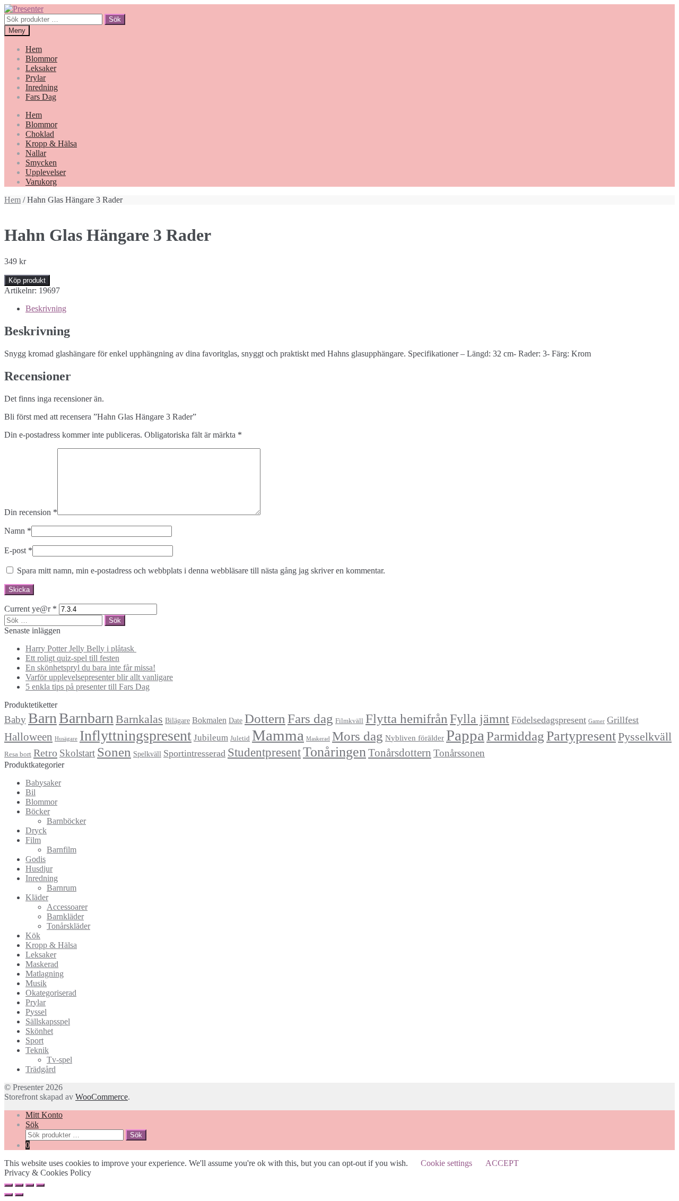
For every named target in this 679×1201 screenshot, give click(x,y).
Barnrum (61, 887)
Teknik (37, 1050)
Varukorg (41, 181)
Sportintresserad (194, 753)
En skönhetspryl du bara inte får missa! (90, 667)
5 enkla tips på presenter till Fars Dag (87, 686)
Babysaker (43, 782)
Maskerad (318, 739)
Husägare (66, 739)
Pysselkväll (645, 736)
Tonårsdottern (399, 752)
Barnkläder (65, 916)
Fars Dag (40, 96)
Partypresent (581, 736)
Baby (15, 719)
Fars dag (310, 718)
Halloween (28, 737)
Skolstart (77, 753)
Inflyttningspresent (135, 735)
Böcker (37, 811)
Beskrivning (45, 308)
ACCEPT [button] (502, 1163)
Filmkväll (349, 721)
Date (235, 720)
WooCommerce (101, 1096)
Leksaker (40, 68)
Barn (42, 718)
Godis (35, 859)
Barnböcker (66, 820)
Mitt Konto (44, 1114)
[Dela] (19, 1185)
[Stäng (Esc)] (8, 1185)
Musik (36, 983)
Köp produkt (27, 280)
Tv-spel (59, 1059)
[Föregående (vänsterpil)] (8, 1194)
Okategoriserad (50, 992)
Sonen (114, 752)
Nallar (35, 153)
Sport (34, 1040)
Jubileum (211, 738)
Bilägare (177, 720)
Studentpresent (264, 752)
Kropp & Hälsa (51, 143)
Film (33, 840)
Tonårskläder (68, 925)
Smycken (41, 162)
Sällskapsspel (47, 1021)
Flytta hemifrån (406, 718)
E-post (18, 550)
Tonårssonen (459, 753)
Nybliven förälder (414, 737)
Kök (32, 935)
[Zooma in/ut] (40, 1185)
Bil (30, 792)
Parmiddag (515, 736)
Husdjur (39, 868)
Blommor (41, 58)
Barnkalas (139, 719)
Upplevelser (45, 172)
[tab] (350, 309)
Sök (115, 19)
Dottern (265, 718)
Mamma (278, 735)
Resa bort (17, 754)
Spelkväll (147, 754)
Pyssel (36, 1011)
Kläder (36, 897)
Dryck (36, 830)
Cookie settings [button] (446, 1163)
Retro (45, 753)
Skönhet (39, 1030)
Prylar (35, 77)
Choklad (39, 133)
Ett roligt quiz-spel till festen (72, 658)
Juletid (240, 738)
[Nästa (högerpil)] (19, 1194)
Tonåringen (334, 752)
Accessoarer (67, 906)
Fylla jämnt (479, 719)
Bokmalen (209, 720)
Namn (17, 530)
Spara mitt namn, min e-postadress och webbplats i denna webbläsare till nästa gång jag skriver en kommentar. (201, 570)
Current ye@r (30, 608)
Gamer (596, 721)
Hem (33, 49)
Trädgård (40, 1069)
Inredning (41, 87)
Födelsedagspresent (548, 720)
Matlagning (44, 973)
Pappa (465, 735)
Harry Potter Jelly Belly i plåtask (80, 648)
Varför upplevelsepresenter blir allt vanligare (99, 677)
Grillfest (623, 720)
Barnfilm (61, 849)
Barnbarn (86, 718)
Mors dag (357, 736)
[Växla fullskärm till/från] (29, 1185)
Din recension (30, 512)
